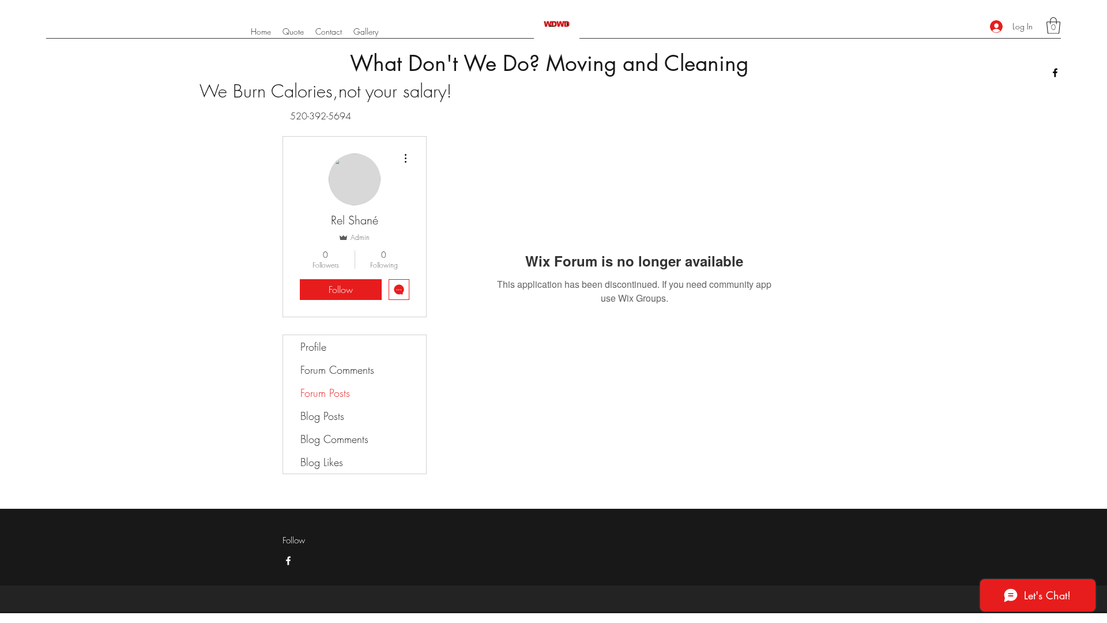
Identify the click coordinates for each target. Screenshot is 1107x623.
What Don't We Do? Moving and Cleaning (549, 63)
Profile (313, 347)
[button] (1053, 25)
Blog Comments (334, 439)
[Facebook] (1055, 72)
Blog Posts (322, 416)
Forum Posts (325, 393)
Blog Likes (321, 462)
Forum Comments (337, 370)
